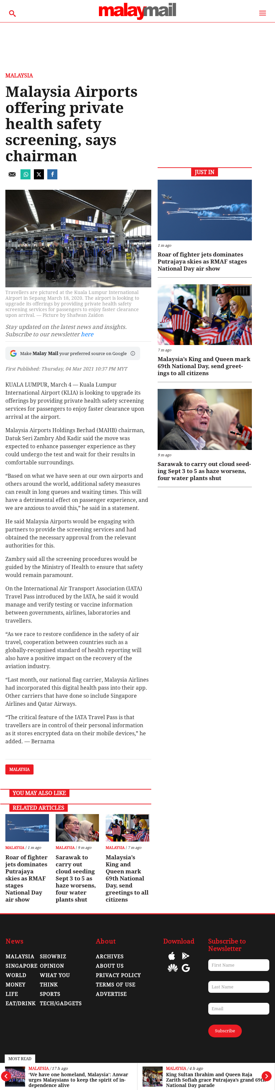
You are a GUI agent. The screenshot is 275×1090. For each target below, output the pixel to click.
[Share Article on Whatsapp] (25, 177)
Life (12, 994)
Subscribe (225, 1030)
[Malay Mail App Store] (172, 961)
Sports (50, 994)
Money (15, 985)
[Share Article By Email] (12, 177)
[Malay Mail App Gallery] (173, 973)
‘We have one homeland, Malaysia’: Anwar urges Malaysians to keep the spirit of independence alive (78, 1080)
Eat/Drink (21, 1003)
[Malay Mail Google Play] (186, 961)
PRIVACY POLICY (118, 975)
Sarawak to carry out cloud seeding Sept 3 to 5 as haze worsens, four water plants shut (76, 878)
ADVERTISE (111, 994)
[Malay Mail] (137, 19)
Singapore (22, 966)
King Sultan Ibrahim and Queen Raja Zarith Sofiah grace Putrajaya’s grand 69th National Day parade (216, 1080)
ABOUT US (110, 966)
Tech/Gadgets (61, 1003)
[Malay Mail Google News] (186, 973)
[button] (132, 353)
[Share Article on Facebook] (52, 177)
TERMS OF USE (115, 985)
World (16, 975)
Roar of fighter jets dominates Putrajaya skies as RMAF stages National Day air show (26, 878)
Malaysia (39, 1069)
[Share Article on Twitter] (39, 177)
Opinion (52, 966)
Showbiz (53, 957)
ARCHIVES (110, 957)
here (87, 334)
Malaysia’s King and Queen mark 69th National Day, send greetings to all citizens (127, 878)
